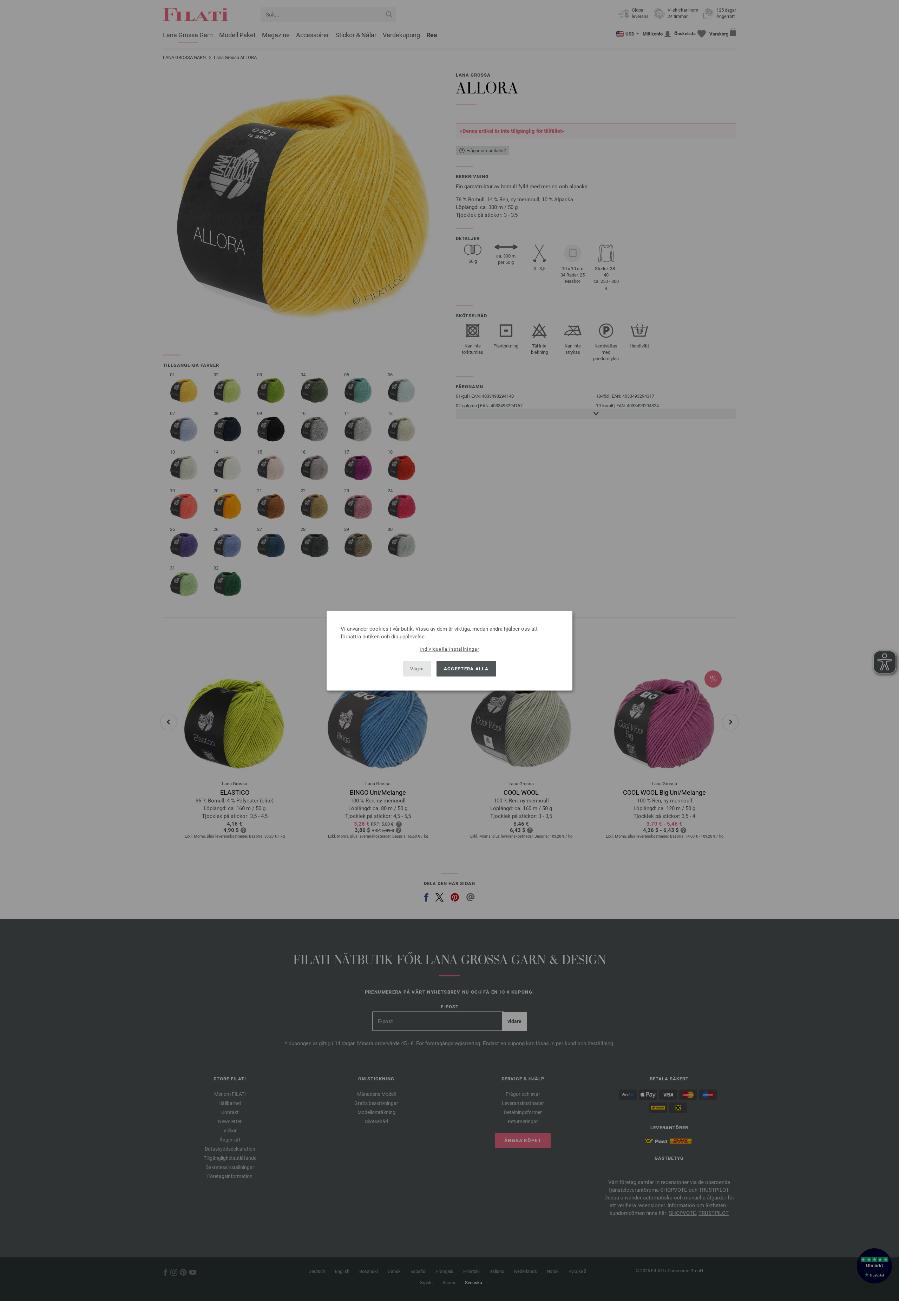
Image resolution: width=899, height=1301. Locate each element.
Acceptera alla (466, 668)
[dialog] (449, 650)
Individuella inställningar (449, 648)
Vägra (417, 668)
